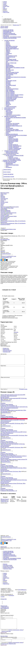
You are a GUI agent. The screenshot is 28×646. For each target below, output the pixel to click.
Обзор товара (3, 208)
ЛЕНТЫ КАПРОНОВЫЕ (14, 149)
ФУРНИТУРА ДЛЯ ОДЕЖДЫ (12, 123)
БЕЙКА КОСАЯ (12, 136)
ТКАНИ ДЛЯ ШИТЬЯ (8, 29)
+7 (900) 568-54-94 (7, 18)
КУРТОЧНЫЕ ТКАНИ (11, 59)
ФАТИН (7, 86)
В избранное (3, 405)
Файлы (2, 218)
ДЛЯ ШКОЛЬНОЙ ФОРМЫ (12, 153)
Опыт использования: (5, 346)
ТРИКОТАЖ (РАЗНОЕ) (11, 106)
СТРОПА (10, 143)
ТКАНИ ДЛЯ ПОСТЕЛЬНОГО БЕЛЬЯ (14, 155)
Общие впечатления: (5, 377)
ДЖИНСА (8, 51)
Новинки (5, 564)
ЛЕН (7, 61)
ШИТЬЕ (7, 101)
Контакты (5, 11)
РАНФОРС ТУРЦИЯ (13, 157)
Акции (4, 4)
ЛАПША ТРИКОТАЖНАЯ (12, 60)
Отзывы (5, 2)
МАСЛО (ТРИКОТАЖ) (11, 62)
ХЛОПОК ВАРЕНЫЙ (11, 99)
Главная (5, 1)
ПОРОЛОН (8, 110)
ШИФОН (8, 103)
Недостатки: (3, 365)
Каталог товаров (4, 26)
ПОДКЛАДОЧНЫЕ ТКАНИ (12, 72)
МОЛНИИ (8, 118)
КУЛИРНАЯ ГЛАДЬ (10, 57)
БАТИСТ (8, 44)
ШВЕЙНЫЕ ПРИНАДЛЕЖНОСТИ (14, 125)
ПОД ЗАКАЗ (6, 35)
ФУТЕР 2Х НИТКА (10, 92)
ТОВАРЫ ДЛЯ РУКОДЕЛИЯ (9, 38)
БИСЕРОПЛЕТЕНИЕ (10, 162)
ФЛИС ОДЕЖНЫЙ (10, 91)
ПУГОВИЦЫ (9, 121)
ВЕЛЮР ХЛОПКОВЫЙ (11, 47)
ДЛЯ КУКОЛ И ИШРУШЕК (12, 164)
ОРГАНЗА (8, 83)
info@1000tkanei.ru (22, 589)
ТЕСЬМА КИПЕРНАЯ (13, 147)
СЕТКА (7, 105)
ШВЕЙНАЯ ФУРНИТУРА (9, 33)
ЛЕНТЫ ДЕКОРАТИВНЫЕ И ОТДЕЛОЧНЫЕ (16, 135)
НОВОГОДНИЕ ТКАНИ (11, 152)
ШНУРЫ (8, 127)
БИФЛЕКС (8, 45)
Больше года (6, 348)
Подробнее (3, 403)
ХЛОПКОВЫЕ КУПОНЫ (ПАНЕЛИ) (14, 97)
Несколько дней (6, 351)
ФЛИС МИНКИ (9, 90)
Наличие (2, 217)
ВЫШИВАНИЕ (9, 163)
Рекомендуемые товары (8, 567)
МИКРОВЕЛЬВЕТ (10, 66)
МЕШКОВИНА (9, 65)
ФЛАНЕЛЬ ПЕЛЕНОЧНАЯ (12, 88)
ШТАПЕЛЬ (8, 104)
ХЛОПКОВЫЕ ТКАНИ (11, 98)
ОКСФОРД (8, 71)
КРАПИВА (8, 78)
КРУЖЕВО (10, 137)
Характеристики (4, 212)
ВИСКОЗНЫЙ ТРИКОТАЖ (12, 48)
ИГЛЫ (7, 133)
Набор (2, 209)
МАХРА (7, 64)
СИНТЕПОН (9, 113)
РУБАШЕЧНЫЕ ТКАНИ (11, 73)
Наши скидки (6, 12)
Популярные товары (7, 565)
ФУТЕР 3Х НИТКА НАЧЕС (12, 96)
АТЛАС (7, 41)
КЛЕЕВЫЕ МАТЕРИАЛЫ (12, 134)
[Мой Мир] (5, 260)
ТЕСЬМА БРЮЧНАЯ (13, 144)
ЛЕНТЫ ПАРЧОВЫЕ (13, 140)
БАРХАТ (8, 42)
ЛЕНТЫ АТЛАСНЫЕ (13, 138)
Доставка (5, 5)
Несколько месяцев (7, 350)
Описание (3, 211)
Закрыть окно (16, 25)
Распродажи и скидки (8, 566)
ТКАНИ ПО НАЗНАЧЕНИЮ (9, 34)
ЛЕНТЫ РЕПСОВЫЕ (13, 141)
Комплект (3, 210)
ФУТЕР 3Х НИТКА (10, 93)
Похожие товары (4, 216)
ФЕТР (7, 166)
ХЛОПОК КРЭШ (10, 100)
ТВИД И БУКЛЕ (9, 74)
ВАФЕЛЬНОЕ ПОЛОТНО (12, 46)
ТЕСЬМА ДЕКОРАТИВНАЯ (14, 145)
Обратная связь (4, 605)
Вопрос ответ (6, 6)
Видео (2, 219)
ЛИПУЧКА (10, 142)
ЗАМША (8, 52)
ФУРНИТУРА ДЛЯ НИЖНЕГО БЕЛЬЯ (12, 37)
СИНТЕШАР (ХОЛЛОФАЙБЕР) (13, 115)
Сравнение (10, 404)
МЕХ (7, 79)
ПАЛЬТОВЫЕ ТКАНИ (11, 80)
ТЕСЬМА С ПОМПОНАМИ (14, 148)
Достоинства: (4, 354)
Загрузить (3, 251)
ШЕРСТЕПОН (9, 111)
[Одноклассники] (3, 260)
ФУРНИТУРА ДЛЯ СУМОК (12, 129)
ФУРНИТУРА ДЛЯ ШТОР (12, 124)
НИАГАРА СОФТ (10, 70)
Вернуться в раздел (5, 206)
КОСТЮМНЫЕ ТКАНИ (11, 55)
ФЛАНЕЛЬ (8, 87)
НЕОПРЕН (8, 81)
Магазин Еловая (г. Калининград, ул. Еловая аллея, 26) (5, 500)
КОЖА (7, 54)
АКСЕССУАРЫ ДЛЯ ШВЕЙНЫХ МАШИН (16, 117)
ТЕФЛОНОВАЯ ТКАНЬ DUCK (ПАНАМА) (16, 77)
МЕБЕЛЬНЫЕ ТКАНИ (8, 31)
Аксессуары (3, 213)
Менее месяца (6, 349)
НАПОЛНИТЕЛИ (7, 32)
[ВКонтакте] (1, 260)
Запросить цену (12, 643)
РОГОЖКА (8, 84)
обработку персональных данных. (15, 629)
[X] (7, 260)
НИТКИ (7, 120)
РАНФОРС (10, 156)
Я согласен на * (13, 629)
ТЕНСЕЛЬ (8, 75)
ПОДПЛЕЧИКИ (9, 128)
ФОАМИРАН (9, 167)
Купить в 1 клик (12, 256)
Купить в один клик (6, 631)
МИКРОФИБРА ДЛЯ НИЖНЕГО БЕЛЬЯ (15, 67)
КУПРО (7, 58)
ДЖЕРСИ (8, 49)
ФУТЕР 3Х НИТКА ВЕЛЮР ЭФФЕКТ (14, 94)
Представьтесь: (4, 389)
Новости (5, 8)
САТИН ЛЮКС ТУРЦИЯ (14, 159)
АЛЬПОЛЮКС (9, 112)
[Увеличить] (14, 222)
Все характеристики (5, 239)
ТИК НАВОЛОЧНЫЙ (11, 85)
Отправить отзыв (23, 389)
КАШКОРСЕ (9, 53)
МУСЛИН (8, 68)
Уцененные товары (7, 568)
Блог (4, 7)
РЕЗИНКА (8, 122)
